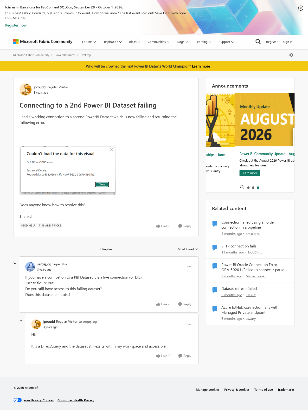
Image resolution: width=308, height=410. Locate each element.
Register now (16, 24)
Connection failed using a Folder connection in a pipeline (248, 225)
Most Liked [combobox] (188, 249)
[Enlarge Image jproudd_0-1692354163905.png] (67, 170)
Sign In (287, 42)
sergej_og (44, 264)
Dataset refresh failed (239, 288)
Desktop (86, 55)
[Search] (258, 42)
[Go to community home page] (42, 41)
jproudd (39, 87)
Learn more (201, 66)
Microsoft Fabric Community (31, 55)
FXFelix (251, 295)
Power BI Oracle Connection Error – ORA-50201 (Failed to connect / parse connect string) (252, 267)
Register (272, 42)
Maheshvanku (256, 276)
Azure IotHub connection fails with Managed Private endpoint (249, 310)
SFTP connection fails (239, 246)
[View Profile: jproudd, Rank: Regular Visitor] (25, 89)
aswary (251, 318)
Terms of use (263, 389)
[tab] (248, 187)
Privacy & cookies (237, 389)
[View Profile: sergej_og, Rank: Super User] (30, 267)
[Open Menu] (291, 55)
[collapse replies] (15, 263)
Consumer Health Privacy (76, 400)
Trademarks (286, 389)
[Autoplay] (242, 187)
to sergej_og (88, 321)
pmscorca (253, 233)
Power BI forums (65, 55)
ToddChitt (255, 252)
